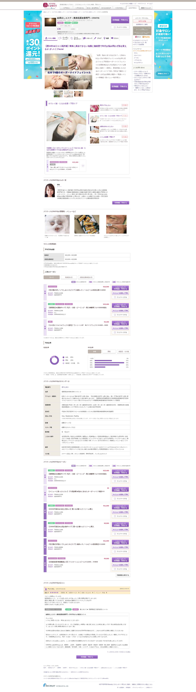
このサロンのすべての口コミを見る (119, 652)
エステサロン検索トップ (128, 3)
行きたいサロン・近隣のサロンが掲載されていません (142, 74)
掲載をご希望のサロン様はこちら (142, 684)
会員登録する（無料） (142, 24)
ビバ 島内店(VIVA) (82, 678)
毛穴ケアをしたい (73, 667)
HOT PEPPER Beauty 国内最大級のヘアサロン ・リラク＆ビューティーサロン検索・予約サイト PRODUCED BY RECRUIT (50, 6)
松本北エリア (51, 667)
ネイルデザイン (138, 62)
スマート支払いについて (141, 71)
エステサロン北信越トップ (73, 12)
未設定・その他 (124, 351)
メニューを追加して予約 (121, 293)
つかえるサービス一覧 (140, 42)
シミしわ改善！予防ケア (121, 667)
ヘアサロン (66, 8)
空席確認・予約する (120, 20)
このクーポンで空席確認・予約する (120, 288)
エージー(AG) (47, 678)
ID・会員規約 (120, 687)
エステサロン (133, 8)
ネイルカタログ (106, 8)
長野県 (59, 667)
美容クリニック (146, 8)
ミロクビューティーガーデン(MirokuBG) (98, 678)
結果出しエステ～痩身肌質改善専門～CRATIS (78, 18)
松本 (45, 667)
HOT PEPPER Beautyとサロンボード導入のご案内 (114, 684)
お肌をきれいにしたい (106, 667)
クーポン (136, 58)
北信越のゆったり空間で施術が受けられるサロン (56, 672)
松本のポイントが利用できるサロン (80, 672)
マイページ (142, 3)
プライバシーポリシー (138, 687)
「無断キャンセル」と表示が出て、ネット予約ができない (142, 89)
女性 (94, 351)
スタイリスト (137, 55)
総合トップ (46, 12)
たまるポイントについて (141, 40)
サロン (136, 53)
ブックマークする (122, 27)
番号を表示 (65, 387)
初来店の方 (69, 277)
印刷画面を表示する (123, 575)
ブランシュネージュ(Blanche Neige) (68, 678)
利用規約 (128, 687)
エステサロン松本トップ (88, 12)
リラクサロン (119, 8)
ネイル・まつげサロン (93, 8)
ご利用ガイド (149, 687)
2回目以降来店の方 (86, 277)
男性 (109, 351)
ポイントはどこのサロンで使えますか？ (142, 78)
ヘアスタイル (80, 8)
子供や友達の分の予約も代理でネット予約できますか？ (142, 83)
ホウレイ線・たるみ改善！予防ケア (89, 667)
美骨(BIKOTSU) (55, 678)
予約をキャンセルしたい (141, 86)
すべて (51, 277)
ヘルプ (150, 3)
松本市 (65, 667)
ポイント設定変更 (139, 44)
